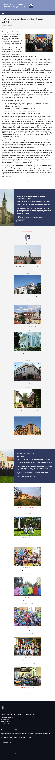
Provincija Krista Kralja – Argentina (27, 383)
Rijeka (27, 303)
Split (27, 273)
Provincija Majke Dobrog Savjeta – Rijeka (27, 326)
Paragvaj (27, 387)
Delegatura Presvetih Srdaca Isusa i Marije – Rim (27, 437)
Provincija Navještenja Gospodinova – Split (27, 296)
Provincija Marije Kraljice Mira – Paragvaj (27, 410)
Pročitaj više (20, 220)
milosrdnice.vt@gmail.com (7, 723)
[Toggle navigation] (5, 13)
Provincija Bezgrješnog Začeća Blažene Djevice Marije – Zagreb (27, 266)
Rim (28, 414)
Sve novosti (27, 181)
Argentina (28, 360)
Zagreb (27, 243)
